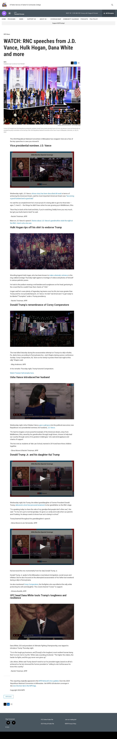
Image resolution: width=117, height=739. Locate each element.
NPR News (7, 34)
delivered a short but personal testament (30, 505)
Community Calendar (71, 19)
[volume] (9, 13)
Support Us (31, 19)
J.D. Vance (51, 428)
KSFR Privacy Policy (70, 723)
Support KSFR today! (58, 23)
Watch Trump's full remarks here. (22, 373)
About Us (43, 19)
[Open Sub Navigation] (17, 19)
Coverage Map (55, 19)
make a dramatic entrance (58, 275)
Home (4, 19)
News (21, 19)
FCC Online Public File (47, 719)
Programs (11, 19)
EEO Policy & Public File (47, 723)
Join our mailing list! (70, 719)
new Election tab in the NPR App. (24, 686)
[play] (4, 13)
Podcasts (84, 19)
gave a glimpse (44, 425)
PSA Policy (94, 19)
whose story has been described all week (46, 193)
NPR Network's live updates (49, 681)
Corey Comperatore (31, 584)
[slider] (12, 13)
